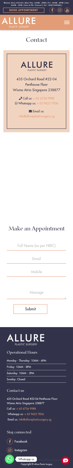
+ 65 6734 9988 (43, 98)
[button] (23, 10)
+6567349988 (54, 5)
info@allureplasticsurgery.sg (36, 116)
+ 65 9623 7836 (47, 103)
